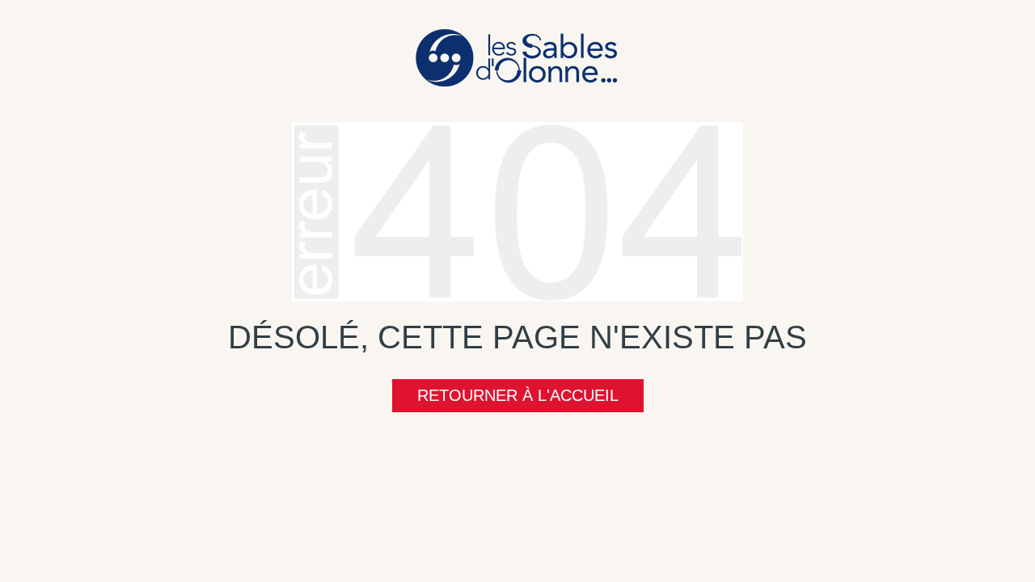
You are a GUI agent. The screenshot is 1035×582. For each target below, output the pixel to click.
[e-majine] (517, 210)
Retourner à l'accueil (518, 395)
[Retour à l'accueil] (518, 56)
